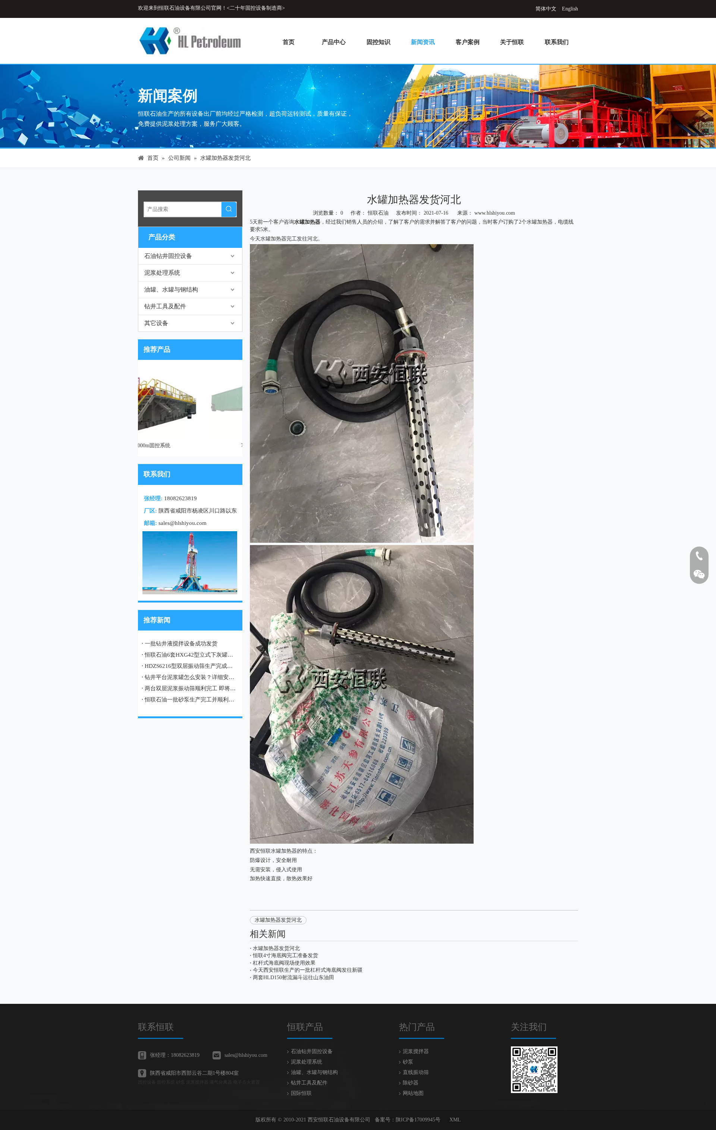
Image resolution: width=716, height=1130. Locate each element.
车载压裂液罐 (190, 445)
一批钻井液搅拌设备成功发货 (181, 644)
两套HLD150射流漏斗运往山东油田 (293, 977)
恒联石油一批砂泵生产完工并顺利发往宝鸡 (190, 700)
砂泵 (408, 1062)
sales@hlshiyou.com (182, 523)
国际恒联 (301, 1093)
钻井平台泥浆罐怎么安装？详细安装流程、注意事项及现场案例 (190, 677)
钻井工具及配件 (165, 306)
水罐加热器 (307, 222)
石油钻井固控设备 (168, 256)
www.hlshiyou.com (494, 213)
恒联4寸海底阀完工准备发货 (285, 955)
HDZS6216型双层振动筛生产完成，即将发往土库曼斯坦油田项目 (190, 666)
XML (455, 1120)
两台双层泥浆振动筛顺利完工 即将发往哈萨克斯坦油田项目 (190, 688)
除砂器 (410, 1083)
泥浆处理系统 (162, 273)
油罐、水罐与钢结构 (171, 289)
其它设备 (156, 323)
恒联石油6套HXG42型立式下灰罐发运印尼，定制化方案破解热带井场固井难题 (190, 655)
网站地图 (413, 1093)
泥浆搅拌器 (416, 1051)
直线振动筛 (416, 1072)
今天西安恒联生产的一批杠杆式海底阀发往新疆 (307, 970)
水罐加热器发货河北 (278, 920)
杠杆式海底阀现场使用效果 (284, 963)
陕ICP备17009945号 (418, 1120)
